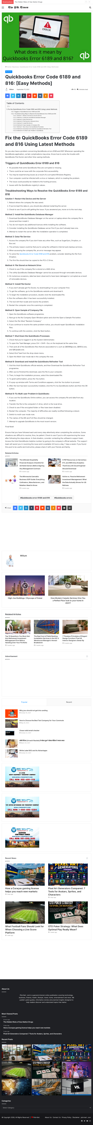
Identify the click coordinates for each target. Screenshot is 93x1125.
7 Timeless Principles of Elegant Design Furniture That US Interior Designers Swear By (74, 638)
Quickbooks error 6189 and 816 (35, 498)
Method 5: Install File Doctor (25, 123)
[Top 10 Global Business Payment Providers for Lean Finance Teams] (16, 1087)
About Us (48, 1117)
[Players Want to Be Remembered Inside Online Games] (76, 1070)
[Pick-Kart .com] (18, 7)
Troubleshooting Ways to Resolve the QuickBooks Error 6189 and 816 (35, 114)
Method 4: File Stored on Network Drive (28, 121)
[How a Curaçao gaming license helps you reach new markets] (25, 874)
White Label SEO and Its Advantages (33, 750)
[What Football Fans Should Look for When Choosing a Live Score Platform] (25, 912)
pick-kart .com (86, 1117)
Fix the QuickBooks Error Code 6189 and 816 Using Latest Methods (32, 109)
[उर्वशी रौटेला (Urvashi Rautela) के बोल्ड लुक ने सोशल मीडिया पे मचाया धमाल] (11, 743)
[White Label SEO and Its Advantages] (11, 753)
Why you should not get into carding (33, 710)
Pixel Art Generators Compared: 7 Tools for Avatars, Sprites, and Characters (66, 891)
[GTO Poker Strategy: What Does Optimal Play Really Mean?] (68, 912)
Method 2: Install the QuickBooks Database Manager (31, 117)
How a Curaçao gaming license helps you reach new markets (36, 2)
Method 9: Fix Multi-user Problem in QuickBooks (30, 130)
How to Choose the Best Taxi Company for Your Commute (41, 720)
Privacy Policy (66, 1117)
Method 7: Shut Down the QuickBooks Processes (30, 126)
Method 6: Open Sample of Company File (28, 125)
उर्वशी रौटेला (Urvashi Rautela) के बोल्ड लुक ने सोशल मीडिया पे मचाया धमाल (41, 740)
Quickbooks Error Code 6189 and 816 (34, 254)
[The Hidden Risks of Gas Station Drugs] (16, 1052)
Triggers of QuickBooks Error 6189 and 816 (27, 111)
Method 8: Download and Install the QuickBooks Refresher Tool (34, 128)
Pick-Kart (36, 1117)
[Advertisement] (46, 531)
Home (9, 67)
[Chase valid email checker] (11, 733)
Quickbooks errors (63, 498)
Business (15, 67)
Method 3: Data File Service (24, 119)
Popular (24, 702)
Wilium (11, 89)
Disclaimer (76, 1117)
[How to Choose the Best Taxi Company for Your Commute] (11, 723)
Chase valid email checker (29, 730)
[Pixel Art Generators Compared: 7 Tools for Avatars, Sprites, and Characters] (68, 874)
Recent (69, 702)
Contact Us (57, 1117)
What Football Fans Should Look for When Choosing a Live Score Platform (24, 929)
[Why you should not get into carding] (11, 713)
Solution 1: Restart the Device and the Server (29, 115)
